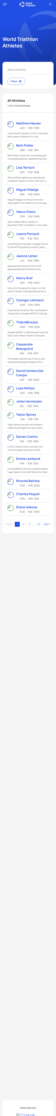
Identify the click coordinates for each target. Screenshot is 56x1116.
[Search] (50, 4)
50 (39, 524)
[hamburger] (5, 4)
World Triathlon (27, 4)
